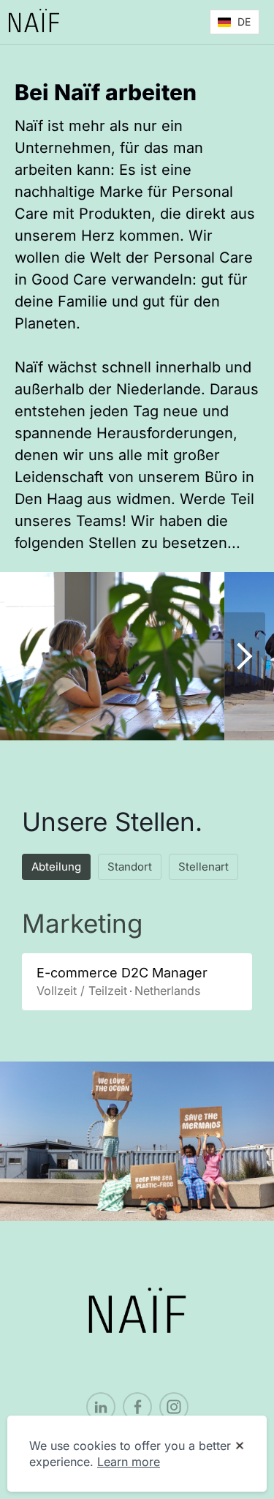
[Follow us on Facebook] (137, 1407)
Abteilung (56, 867)
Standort (129, 867)
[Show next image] (243, 656)
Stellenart (203, 867)
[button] (234, 22)
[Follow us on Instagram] (174, 1407)
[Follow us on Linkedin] (101, 1407)
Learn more (128, 1461)
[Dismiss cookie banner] (240, 1446)
